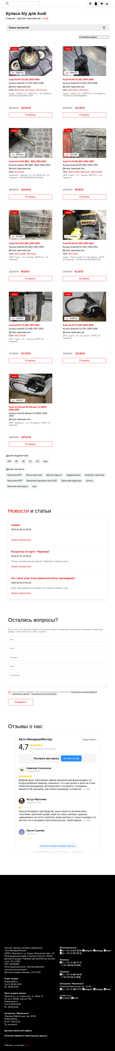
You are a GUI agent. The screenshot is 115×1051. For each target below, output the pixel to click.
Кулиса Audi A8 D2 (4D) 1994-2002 (80, 247)
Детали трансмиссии (19, 86)
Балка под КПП (14, 475)
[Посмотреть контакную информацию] (96, 3)
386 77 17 (73, 989)
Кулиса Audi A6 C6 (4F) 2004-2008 (26, 83)
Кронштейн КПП (14, 481)
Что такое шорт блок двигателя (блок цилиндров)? (43, 578)
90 (23, 461)
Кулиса (89, 481)
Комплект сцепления (94, 475)
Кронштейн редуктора (71, 481)
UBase (27, 1045)
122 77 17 (73, 962)
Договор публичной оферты (18, 1031)
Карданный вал (73, 475)
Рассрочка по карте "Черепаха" (30, 551)
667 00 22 (73, 974)
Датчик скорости (54, 475)
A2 (37, 461)
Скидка (15, 525)
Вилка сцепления (34, 475)
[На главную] (23, 3)
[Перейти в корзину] (101, 3)
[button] (45, 461)
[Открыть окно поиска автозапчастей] (90, 3)
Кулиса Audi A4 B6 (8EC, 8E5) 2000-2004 (29, 165)
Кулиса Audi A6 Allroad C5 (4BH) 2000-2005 (28, 414)
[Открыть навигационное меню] (107, 3)
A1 (30, 461)
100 (9, 461)
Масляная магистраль (17, 486)
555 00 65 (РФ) (71, 965)
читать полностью (21, 540)
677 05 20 (73, 951)
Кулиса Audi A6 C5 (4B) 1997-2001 (26, 329)
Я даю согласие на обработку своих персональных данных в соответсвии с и (54, 693)
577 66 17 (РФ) (71, 977)
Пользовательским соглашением (44, 694)
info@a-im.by (65, 995)
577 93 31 (73, 953)
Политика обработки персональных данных (25, 1036)
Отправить (20, 702)
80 (16, 461)
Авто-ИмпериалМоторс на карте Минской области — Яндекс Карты (57, 852)
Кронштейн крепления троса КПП (42, 481)
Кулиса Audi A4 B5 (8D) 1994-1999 (80, 165)
